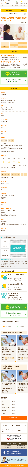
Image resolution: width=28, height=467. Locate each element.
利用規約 (18, 425)
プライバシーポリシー (5, 430)
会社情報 (4, 425)
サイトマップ (19, 430)
